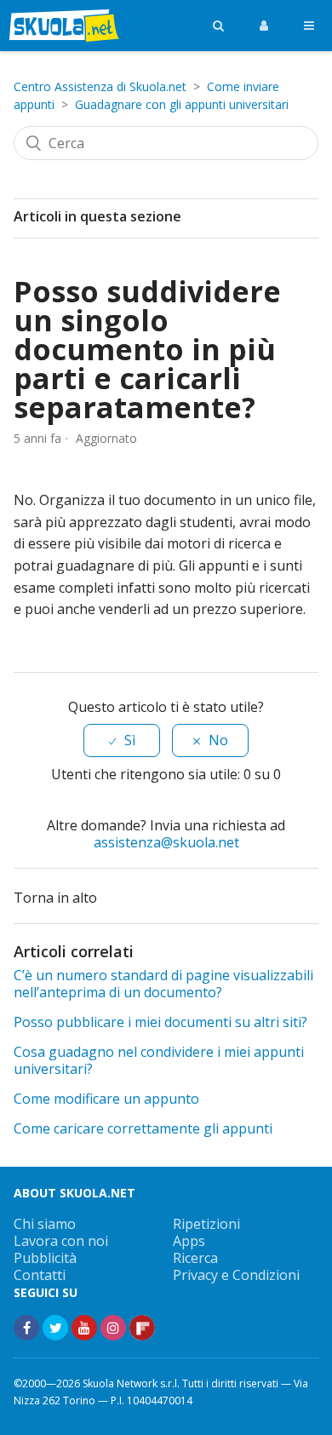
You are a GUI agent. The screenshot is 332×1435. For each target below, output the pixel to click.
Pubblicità (45, 1257)
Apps (189, 1240)
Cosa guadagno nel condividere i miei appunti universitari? (159, 1060)
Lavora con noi (61, 1240)
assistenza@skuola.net (166, 842)
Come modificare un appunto (106, 1098)
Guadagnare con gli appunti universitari (182, 104)
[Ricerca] (218, 25)
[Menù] (309, 25)
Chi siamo (45, 1223)
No (218, 740)
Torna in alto (57, 897)
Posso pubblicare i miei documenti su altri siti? (160, 1022)
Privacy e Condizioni (236, 1275)
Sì (129, 740)
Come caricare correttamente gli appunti (143, 1128)
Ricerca (195, 1257)
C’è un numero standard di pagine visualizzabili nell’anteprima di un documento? (163, 984)
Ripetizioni (206, 1223)
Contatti (40, 1275)
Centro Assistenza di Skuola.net (100, 86)
